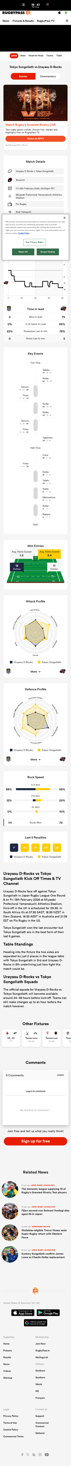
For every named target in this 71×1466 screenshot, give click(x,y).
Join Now (41, 1343)
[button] (67, 20)
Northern (40, 1370)
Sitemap (7, 1377)
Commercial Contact (42, 1424)
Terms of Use (10, 1422)
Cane (45, 454)
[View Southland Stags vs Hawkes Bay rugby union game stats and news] (31, 1038)
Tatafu (46, 480)
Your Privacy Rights (34, 242)
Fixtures (7, 1350)
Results (7, 1357)
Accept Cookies (48, 251)
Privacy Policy (10, 1416)
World (39, 1384)
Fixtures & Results (23, 21)
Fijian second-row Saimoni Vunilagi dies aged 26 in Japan (45, 1211)
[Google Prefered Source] (35, 1323)
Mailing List (42, 1357)
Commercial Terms (13, 1436)
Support (40, 1416)
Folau (26, 395)
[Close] (64, 218)
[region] (35, 237)
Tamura (25, 386)
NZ (37, 1391)
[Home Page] (16, 12)
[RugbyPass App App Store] (23, 1313)
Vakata (46, 369)
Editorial (40, 1433)
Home (6, 1343)
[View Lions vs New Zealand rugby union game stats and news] (11, 1038)
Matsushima (49, 497)
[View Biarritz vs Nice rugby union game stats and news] (51, 1038)
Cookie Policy (10, 1429)
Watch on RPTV (35, 138)
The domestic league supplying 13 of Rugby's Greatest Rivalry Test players (44, 1189)
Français (40, 1398)
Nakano (47, 514)
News (5, 21)
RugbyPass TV (45, 21)
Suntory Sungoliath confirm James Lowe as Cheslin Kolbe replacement (43, 1254)
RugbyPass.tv (43, 1350)
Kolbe (46, 378)
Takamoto (48, 437)
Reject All (23, 251)
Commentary (48, 76)
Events (23, 76)
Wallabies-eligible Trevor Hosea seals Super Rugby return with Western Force (44, 1232)
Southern (40, 1377)
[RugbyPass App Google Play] (48, 1313)
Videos (7, 1371)
